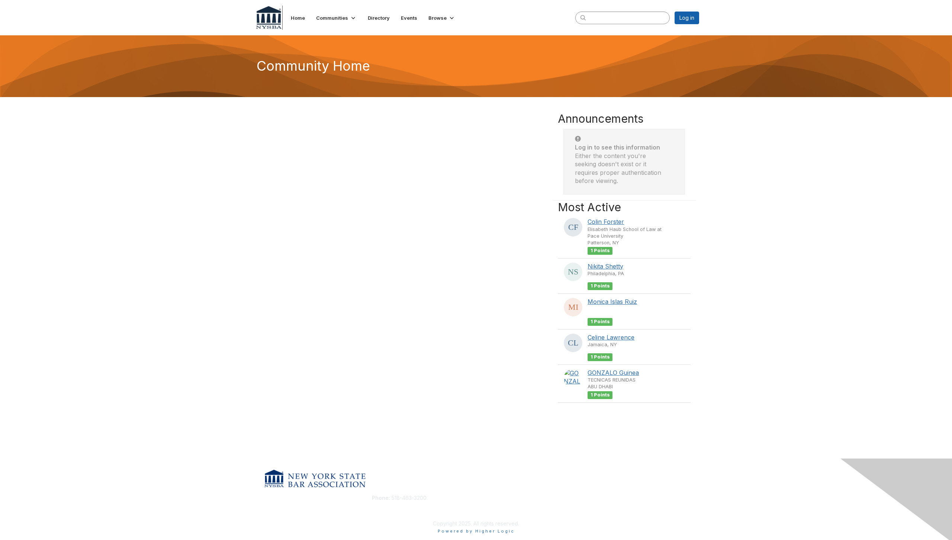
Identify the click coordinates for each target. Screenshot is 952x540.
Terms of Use (603, 505)
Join (484, 498)
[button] (336, 17)
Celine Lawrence (611, 337)
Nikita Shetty (605, 266)
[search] (583, 17)
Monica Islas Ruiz (612, 301)
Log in (686, 18)
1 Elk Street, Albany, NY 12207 (408, 509)
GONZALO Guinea (613, 372)
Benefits (489, 505)
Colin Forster (606, 221)
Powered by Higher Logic (476, 531)
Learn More (493, 512)
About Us (597, 498)
